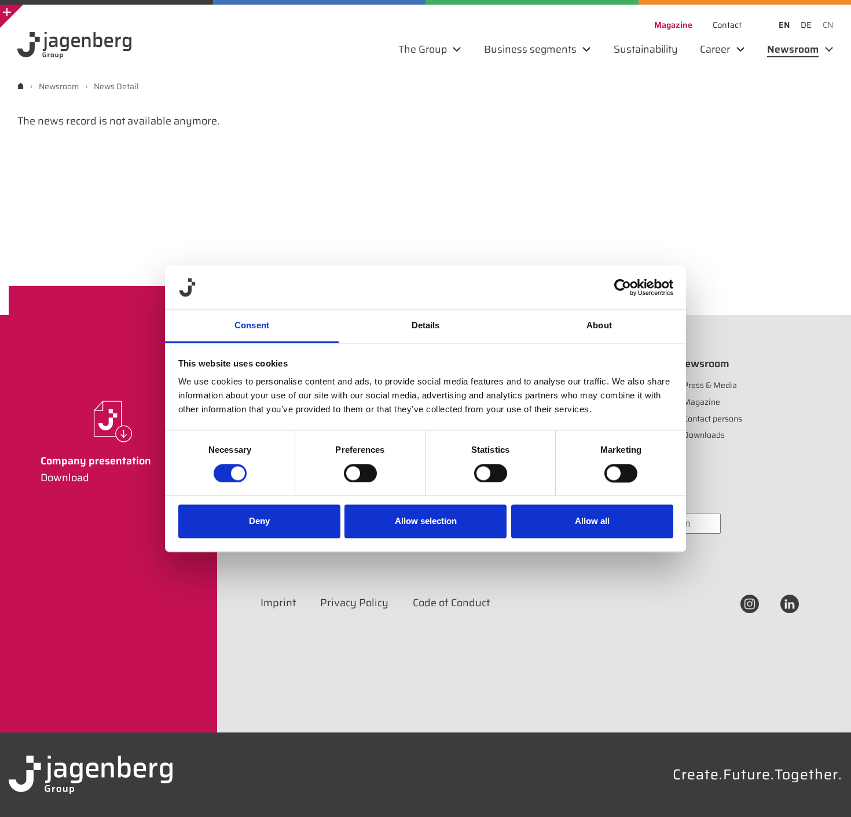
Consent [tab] (251, 326)
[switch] (360, 473)
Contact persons (712, 418)
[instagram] (749, 603)
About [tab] (599, 326)
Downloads (704, 434)
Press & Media (710, 385)
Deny (259, 521)
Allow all (592, 521)
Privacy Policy (354, 603)
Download (65, 478)
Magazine (701, 401)
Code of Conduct (451, 603)
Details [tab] (426, 326)
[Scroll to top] (826, 792)
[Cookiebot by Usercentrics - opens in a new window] (622, 287)
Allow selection (426, 521)
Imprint (278, 603)
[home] (20, 86)
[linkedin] (789, 603)
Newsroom (703, 364)
